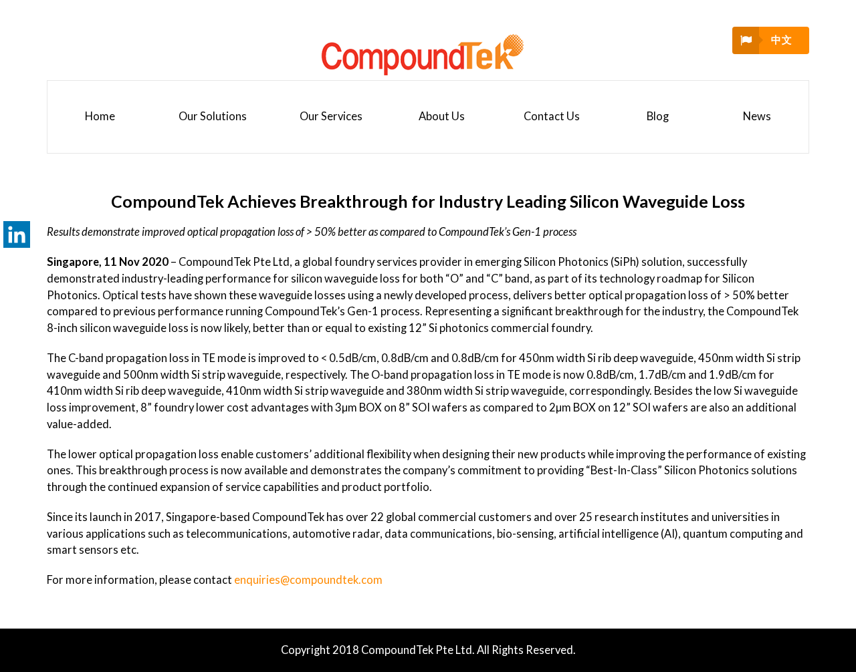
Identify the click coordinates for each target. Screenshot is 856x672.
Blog (658, 116)
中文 (781, 39)
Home (100, 116)
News (757, 116)
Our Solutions (213, 116)
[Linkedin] (16, 234)
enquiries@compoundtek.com (308, 579)
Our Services (331, 116)
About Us (442, 116)
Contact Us (552, 116)
